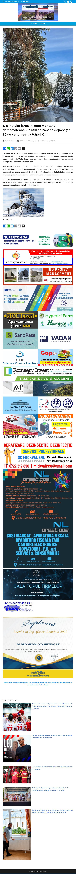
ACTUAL (22, 141)
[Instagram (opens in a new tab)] (71, 1)
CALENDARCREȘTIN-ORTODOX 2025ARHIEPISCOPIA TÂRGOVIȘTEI (38, 674)
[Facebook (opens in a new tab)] (68, 1)
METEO (30, 141)
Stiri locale (45, 141)
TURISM (53, 141)
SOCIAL (37, 141)
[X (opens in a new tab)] (64, 1)
